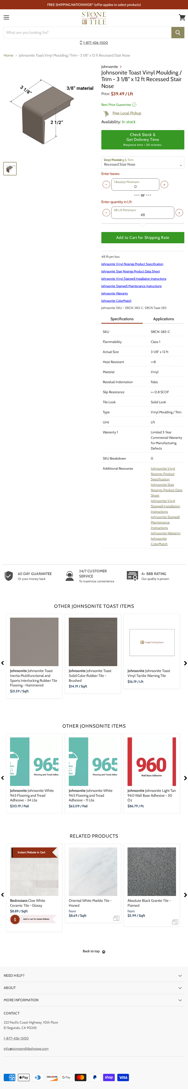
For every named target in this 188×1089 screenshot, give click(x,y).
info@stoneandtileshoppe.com (26, 1048)
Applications (163, 319)
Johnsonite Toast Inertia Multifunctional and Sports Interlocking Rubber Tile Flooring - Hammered (33, 678)
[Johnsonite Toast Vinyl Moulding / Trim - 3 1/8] (50, 111)
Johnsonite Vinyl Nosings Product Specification (132, 264)
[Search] (177, 32)
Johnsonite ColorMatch (116, 301)
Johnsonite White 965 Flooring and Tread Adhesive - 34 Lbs (32, 795)
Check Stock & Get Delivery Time (142, 139)
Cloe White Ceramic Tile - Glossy (27, 903)
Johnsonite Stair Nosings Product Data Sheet (130, 271)
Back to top (91, 951)
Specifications (122, 319)
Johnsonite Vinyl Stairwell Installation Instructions (133, 279)
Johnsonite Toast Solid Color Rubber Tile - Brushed (90, 676)
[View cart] (182, 17)
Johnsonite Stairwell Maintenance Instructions (131, 286)
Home (8, 55)
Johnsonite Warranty (114, 293)
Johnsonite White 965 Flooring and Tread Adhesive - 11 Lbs (91, 795)
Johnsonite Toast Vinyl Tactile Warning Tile (149, 673)
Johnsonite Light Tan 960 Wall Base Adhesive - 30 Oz (152, 795)
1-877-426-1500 (95, 42)
